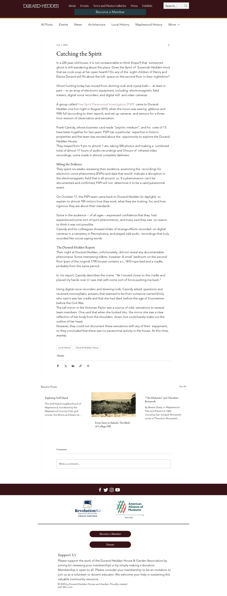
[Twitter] (106, 490)
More (172, 24)
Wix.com (68, 587)
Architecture (96, 24)
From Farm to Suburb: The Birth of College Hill (112, 424)
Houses (60, 355)
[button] (134, 5)
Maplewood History (148, 24)
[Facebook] (100, 490)
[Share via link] (80, 365)
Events (63, 24)
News (78, 24)
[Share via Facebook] (57, 365)
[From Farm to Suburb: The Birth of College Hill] (113, 404)
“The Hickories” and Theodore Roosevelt (161, 399)
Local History (120, 24)
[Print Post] (88, 365)
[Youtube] (117, 490)
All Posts (47, 24)
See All (182, 386)
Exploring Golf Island (56, 397)
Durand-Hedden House (87, 347)
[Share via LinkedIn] (72, 365)
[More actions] (169, 45)
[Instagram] (111, 490)
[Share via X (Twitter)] (65, 365)
